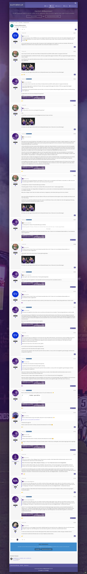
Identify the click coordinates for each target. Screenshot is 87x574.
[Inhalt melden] (75, 47)
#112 (75, 332)
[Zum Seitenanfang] (85, 572)
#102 (75, 51)
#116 (75, 431)
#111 (75, 307)
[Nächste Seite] (24, 29)
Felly (14, 559)
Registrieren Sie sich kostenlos (45, 546)
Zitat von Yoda (26, 434)
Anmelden (38, 549)
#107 (75, 219)
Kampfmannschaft (15, 560)
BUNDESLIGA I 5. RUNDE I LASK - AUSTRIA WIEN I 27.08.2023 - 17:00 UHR (27, 558)
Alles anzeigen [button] (48, 228)
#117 (75, 454)
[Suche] (75, 3)
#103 (75, 79)
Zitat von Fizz (26, 108)
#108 (75, 244)
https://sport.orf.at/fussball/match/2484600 (30, 419)
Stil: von (43, 570)
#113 (75, 358)
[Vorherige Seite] (11, 29)
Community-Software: (43, 568)
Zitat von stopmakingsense (29, 481)
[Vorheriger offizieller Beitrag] (73, 101)
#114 (75, 390)
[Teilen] (76, 29)
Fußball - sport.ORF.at (34, 395)
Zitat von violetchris (27, 82)
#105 (75, 133)
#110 (75, 291)
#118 (75, 478)
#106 (75, 175)
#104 (75, 105)
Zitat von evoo (26, 310)
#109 (75, 272)
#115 (75, 412)
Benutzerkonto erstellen (47, 549)
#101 (75, 33)
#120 (75, 522)
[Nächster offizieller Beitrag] (75, 101)
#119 (75, 496)
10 (22, 29)
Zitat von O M (26, 36)
